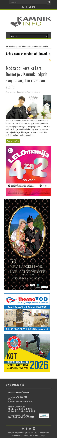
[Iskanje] (49, 2)
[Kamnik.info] (28, 24)
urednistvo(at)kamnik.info (20, 401)
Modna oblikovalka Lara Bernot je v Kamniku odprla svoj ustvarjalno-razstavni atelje (26, 77)
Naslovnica (14, 47)
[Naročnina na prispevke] (50, 60)
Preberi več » (13, 141)
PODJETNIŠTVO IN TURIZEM (29, 92)
